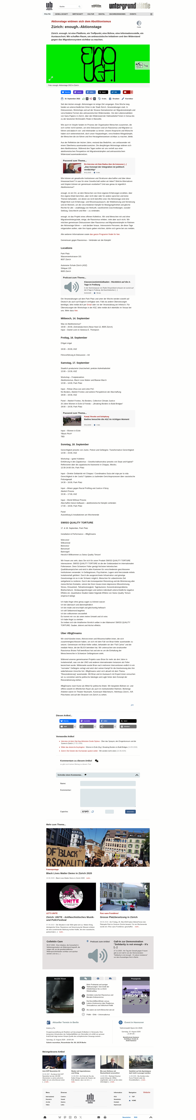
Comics (63, 1096)
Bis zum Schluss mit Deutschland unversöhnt (110, 1072)
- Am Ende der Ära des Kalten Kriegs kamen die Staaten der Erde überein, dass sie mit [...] (83, 1078)
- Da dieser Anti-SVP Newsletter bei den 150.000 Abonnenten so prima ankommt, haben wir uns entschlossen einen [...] (53, 1078)
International (50, 1096)
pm (132, 705)
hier (76, 310)
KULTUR (91, 14)
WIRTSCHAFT (77, 14)
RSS (135, 1117)
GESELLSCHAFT (61, 14)
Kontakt (116, 1102)
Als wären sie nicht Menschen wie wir (100, 1010)
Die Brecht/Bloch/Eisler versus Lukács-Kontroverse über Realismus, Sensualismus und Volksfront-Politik (100, 1003)
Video (47, 1105)
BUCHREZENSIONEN (117, 14)
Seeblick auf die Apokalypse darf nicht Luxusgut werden (140, 1072)
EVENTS (133, 14)
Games (63, 1102)
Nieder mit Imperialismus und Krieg (80, 1072)
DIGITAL (102, 14)
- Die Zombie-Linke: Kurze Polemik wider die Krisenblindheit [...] (139, 1078)
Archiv (48, 1102)
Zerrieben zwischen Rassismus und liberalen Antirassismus (100, 996)
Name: (63, 783)
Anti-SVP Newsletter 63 (51, 1071)
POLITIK (47, 14)
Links (62, 1105)
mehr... (88, 878)
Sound (63, 1099)
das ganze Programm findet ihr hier (105, 234)
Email (89, 305)
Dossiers (49, 1099)
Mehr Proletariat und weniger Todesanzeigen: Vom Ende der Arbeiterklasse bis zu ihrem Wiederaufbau (98, 988)
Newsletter (126, 1117)
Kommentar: (65, 790)
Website (146, 1092)
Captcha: (64, 812)
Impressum (117, 1105)
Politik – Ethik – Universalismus (98, 1015)
